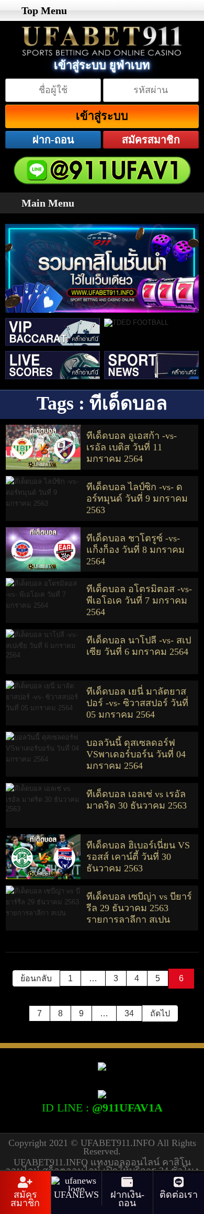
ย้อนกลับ (36, 978)
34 (129, 1013)
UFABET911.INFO (119, 1143)
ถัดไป (160, 1013)
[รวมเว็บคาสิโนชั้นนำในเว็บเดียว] (102, 271)
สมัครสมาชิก (151, 139)
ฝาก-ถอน (53, 139)
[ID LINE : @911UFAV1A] (102, 1093)
